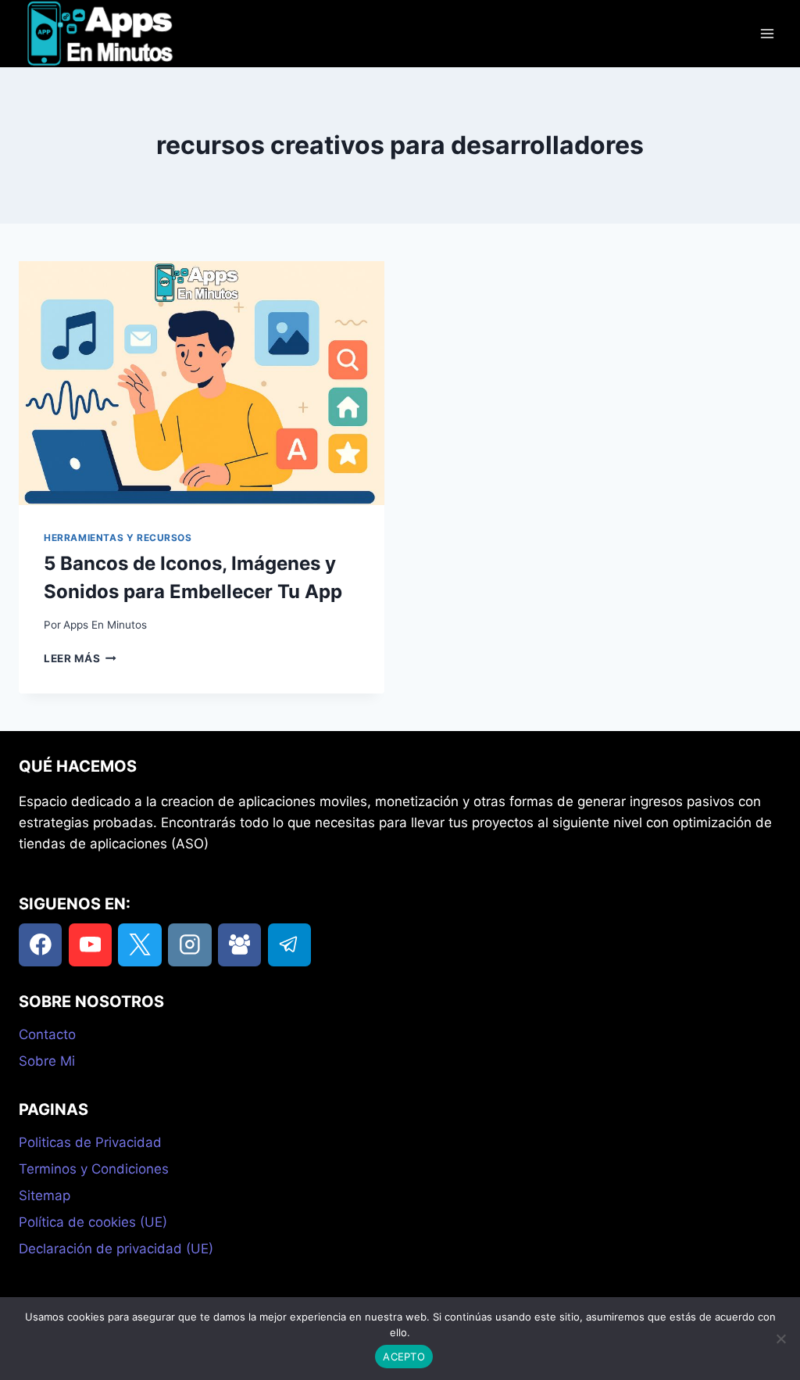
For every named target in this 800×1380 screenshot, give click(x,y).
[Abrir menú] (766, 34)
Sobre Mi (47, 1061)
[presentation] (201, 383)
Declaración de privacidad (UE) (116, 1248)
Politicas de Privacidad (90, 1142)
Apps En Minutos (105, 624)
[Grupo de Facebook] (239, 944)
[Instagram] (189, 944)
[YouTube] (90, 944)
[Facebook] (40, 944)
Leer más (80, 658)
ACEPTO (404, 1356)
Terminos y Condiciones (94, 1169)
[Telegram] (289, 944)
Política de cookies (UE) (93, 1222)
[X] (139, 944)
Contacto (47, 1034)
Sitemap (44, 1195)
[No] (780, 1338)
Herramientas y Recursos (118, 537)
